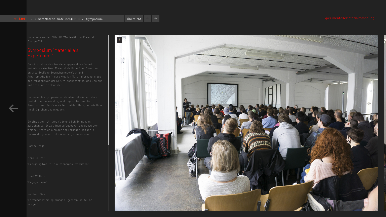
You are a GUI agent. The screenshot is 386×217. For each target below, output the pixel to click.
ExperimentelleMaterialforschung (348, 18)
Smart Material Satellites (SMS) (57, 19)
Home (19, 19)
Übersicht (134, 19)
